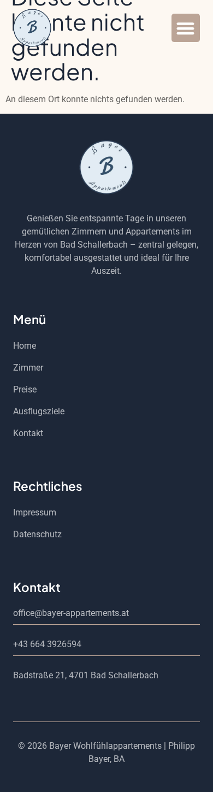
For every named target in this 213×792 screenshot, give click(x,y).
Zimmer (28, 367)
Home (24, 346)
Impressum (34, 512)
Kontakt (28, 433)
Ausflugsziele (38, 411)
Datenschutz (37, 534)
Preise (25, 389)
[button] (185, 28)
